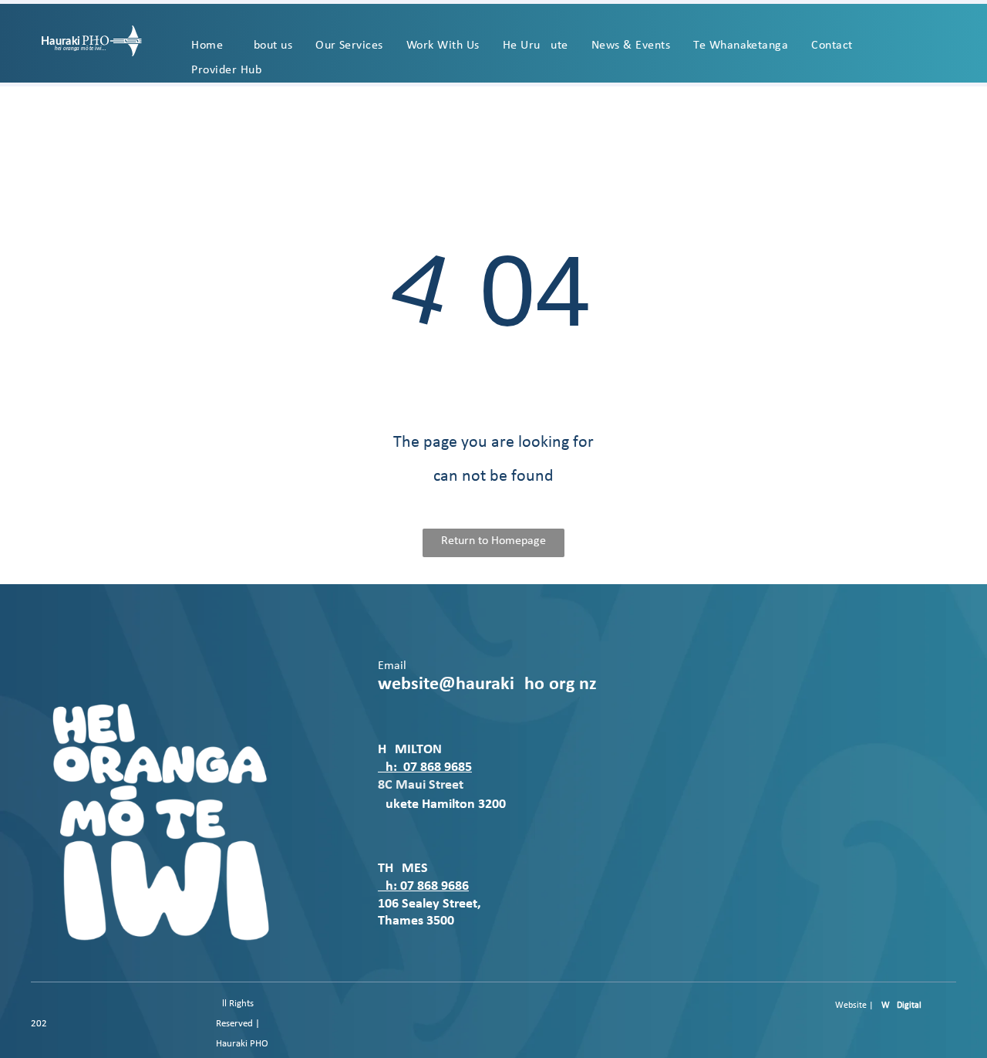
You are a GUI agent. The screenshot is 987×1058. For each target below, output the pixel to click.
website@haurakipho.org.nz (487, 684)
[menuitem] (207, 45)
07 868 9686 (434, 886)
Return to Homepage (493, 541)
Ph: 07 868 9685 (425, 767)
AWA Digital (898, 1005)
